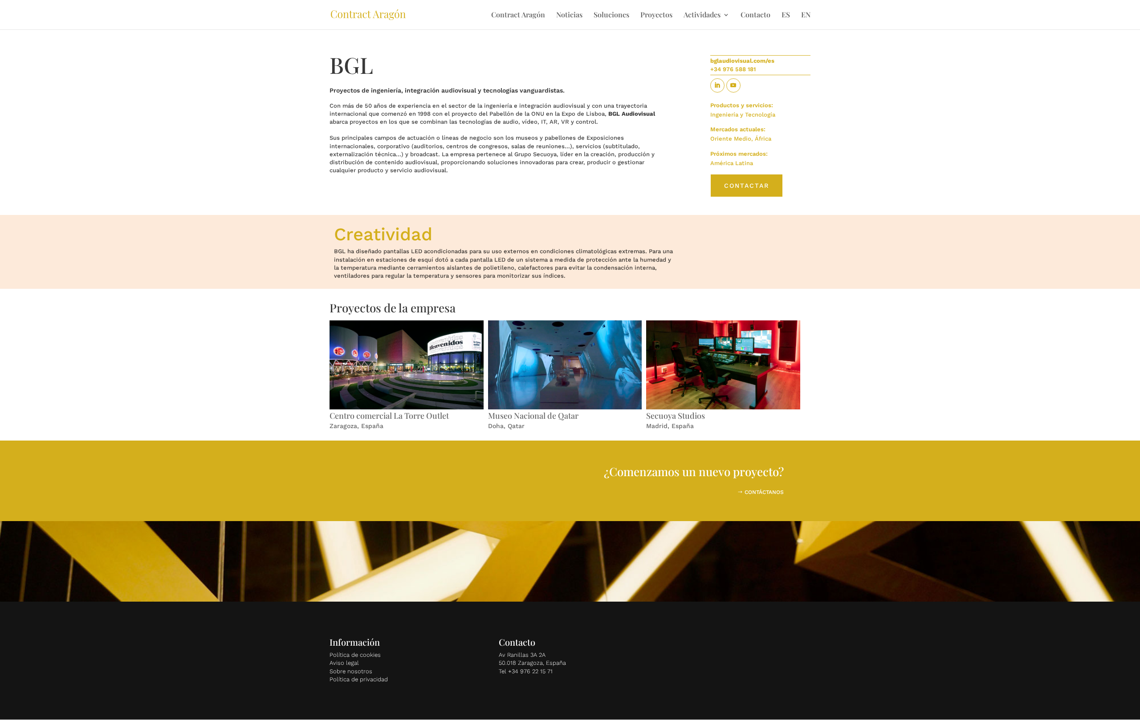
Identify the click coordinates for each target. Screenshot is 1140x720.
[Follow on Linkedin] (717, 85)
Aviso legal (344, 662)
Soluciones (611, 15)
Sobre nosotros (351, 671)
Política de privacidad (359, 679)
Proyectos (656, 15)
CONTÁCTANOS (764, 492)
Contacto (755, 15)
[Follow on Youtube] (733, 85)
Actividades (702, 15)
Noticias (569, 15)
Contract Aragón (518, 15)
